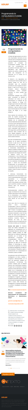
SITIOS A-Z (22, 386)
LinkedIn (19, 326)
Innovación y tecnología (17, 310)
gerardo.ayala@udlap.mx (15, 301)
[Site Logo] (5, 4)
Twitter (17, 326)
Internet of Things (17, 322)
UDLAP (12, 324)
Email (21, 326)
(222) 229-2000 (19, 2)
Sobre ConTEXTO (5, 386)
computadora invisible (16, 312)
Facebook (14, 326)
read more (8, 365)
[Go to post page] (14, 341)
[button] (26, 2)
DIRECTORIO (16, 386)
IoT (9, 324)
